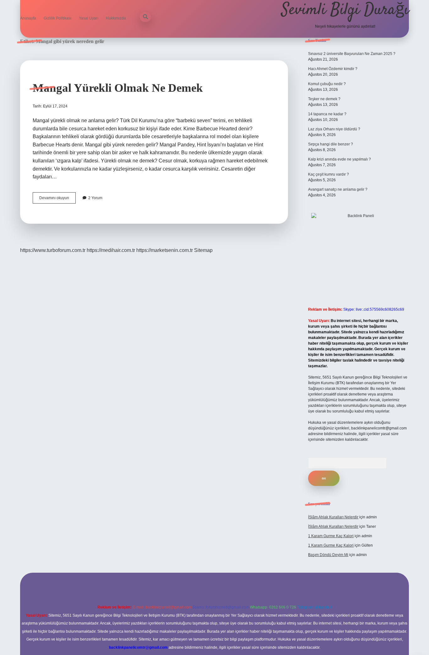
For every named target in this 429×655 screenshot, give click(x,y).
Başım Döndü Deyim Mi (328, 555)
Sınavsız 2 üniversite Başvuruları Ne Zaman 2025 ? (351, 54)
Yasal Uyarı (88, 18)
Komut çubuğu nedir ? (327, 84)
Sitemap (203, 250)
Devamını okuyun (57, 199)
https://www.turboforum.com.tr (52, 250)
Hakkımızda (116, 18)
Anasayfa (28, 18)
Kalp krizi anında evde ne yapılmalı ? (339, 159)
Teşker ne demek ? (324, 99)
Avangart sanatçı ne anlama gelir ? (337, 189)
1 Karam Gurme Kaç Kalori (331, 536)
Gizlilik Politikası (57, 18)
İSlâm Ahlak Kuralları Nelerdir (333, 517)
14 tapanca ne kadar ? (327, 114)
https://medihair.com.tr (111, 250)
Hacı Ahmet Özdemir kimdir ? (332, 69)
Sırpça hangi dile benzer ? (330, 144)
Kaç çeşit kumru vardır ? (328, 174)
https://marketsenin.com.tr (164, 250)
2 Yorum (95, 198)
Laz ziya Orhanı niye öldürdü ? (334, 129)
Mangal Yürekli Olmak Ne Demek (118, 87)
